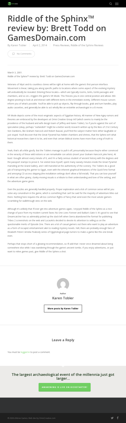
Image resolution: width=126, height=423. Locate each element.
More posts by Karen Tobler (63, 308)
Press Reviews (61, 45)
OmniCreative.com (47, 418)
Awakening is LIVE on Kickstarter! (64, 387)
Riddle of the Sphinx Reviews (87, 45)
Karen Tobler (18, 45)
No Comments (24, 53)
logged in (25, 352)
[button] (116, 3)
